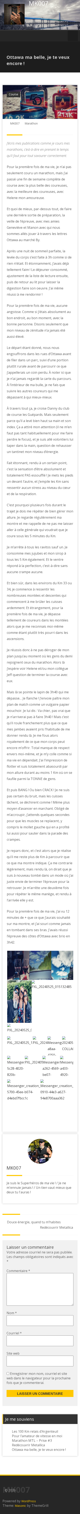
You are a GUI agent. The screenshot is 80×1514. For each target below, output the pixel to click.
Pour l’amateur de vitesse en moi (37, 1436)
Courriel (14, 1333)
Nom (12, 1313)
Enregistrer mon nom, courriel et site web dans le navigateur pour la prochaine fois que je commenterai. (39, 1378)
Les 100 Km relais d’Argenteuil (35, 1431)
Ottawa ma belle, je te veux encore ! (39, 1449)
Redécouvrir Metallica (56, 1227)
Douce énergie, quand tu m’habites (34, 1222)
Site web (13, 1353)
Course (13, 94)
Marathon (31, 123)
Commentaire (18, 1271)
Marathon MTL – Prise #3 (32, 1440)
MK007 (14, 123)
